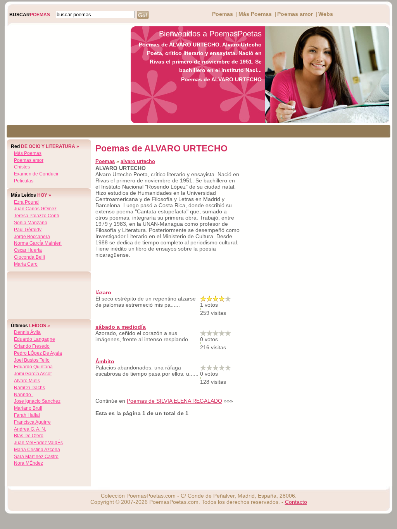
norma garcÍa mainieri (38, 243)
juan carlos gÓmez (35, 208)
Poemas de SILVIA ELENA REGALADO (174, 401)
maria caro (26, 264)
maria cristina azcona (37, 449)
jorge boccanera (32, 236)
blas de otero (28, 435)
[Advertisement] (65, 74)
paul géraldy (27, 229)
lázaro (103, 292)
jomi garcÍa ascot (33, 373)
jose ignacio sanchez (37, 401)
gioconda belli (29, 257)
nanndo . (23, 394)
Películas (23, 181)
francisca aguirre (32, 422)
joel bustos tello (32, 360)
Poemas (222, 14)
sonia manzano (30, 222)
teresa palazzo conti (36, 215)
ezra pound (26, 202)
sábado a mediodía (120, 327)
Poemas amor (295, 14)
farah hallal (27, 415)
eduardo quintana (33, 366)
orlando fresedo (32, 346)
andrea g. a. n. (30, 429)
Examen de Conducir (36, 174)
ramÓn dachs (29, 387)
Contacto (296, 502)
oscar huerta (28, 250)
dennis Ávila (27, 332)
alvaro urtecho (138, 161)
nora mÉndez (28, 463)
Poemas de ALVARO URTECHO (221, 79)
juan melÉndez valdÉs (38, 442)
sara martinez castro (36, 456)
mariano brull (28, 408)
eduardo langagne (34, 339)
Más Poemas (255, 14)
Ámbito (104, 361)
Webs (325, 14)
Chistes (22, 167)
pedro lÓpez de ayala (38, 353)
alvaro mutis (27, 380)
